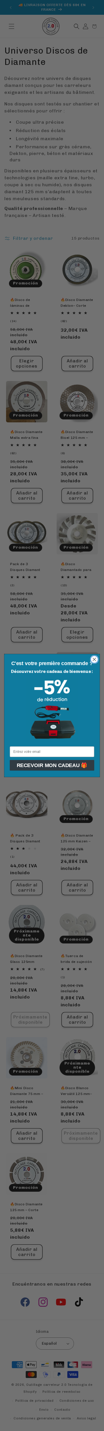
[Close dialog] (94, 659)
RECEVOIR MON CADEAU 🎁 (52, 765)
